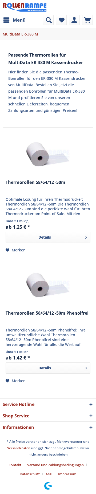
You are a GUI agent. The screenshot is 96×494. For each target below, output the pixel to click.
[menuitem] (14, 20)
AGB (49, 474)
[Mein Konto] (74, 20)
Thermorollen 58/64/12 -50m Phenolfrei (47, 313)
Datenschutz (30, 474)
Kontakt (15, 465)
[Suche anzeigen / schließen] (48, 20)
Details (44, 237)
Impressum (67, 474)
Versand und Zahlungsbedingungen (55, 465)
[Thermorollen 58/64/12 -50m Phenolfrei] (48, 285)
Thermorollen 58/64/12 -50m (35, 182)
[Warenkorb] (87, 20)
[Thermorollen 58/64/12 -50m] (48, 154)
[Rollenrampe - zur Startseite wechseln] (25, 7)
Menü (19, 20)
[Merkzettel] (61, 20)
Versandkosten (18, 448)
